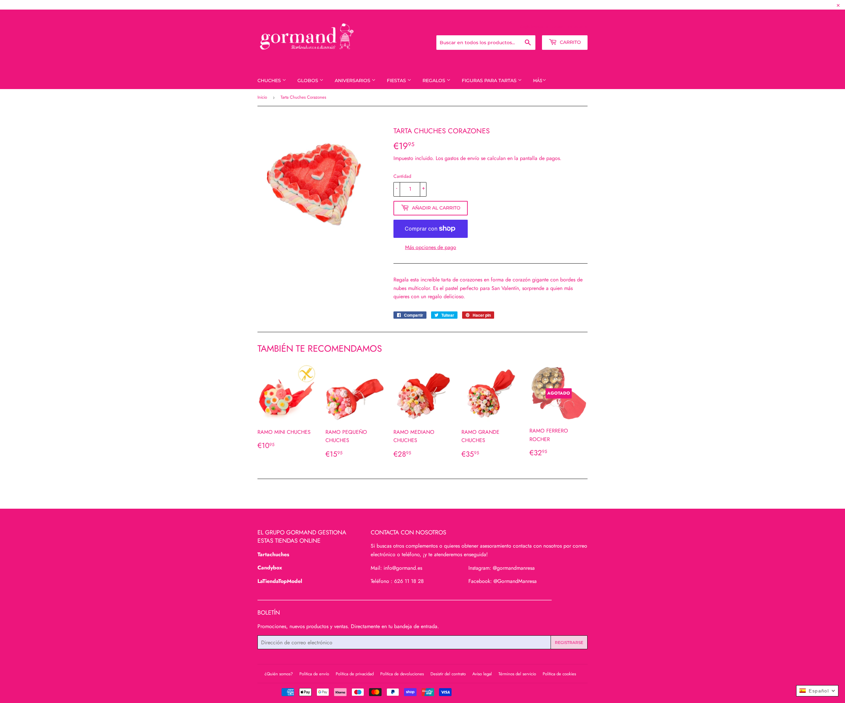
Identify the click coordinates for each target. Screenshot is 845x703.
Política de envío (314, 674)
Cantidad (402, 176)
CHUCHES (269, 80)
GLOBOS (308, 80)
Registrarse (531, 26)
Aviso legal (482, 674)
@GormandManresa (515, 581)
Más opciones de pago (430, 247)
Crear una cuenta (569, 26)
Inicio (262, 97)
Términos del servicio (517, 674)
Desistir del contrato (448, 674)
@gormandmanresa (514, 568)
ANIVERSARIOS (353, 80)
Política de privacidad (355, 674)
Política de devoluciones (402, 674)
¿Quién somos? (278, 674)
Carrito (569, 42)
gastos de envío (462, 158)
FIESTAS (397, 80)
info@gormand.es (403, 568)
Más (537, 80)
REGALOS (434, 80)
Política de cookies (559, 674)
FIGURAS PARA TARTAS (490, 80)
